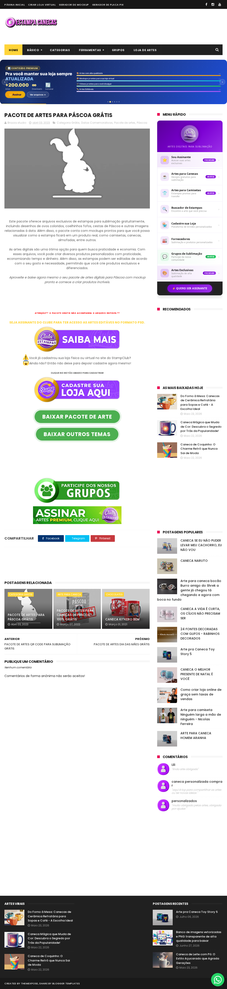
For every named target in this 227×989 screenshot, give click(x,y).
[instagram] (213, 4)
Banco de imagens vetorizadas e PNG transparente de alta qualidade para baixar (198, 936)
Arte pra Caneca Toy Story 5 (197, 912)
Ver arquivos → (38, 94)
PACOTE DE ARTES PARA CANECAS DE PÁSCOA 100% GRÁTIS (75, 615)
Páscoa (142, 123)
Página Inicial (14, 4)
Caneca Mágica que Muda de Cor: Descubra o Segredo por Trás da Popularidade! (200, 426)
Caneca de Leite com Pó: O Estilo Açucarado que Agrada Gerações (197, 958)
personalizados (184, 801)
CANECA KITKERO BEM (122, 619)
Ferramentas (90, 50)
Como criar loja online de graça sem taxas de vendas (200, 694)
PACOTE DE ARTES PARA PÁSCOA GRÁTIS (26, 617)
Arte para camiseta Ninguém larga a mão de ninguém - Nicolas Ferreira (200, 717)
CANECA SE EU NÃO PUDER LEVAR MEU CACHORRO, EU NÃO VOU (201, 545)
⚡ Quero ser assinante (189, 288)
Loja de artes (145, 50)
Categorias (60, 50)
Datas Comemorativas (97, 123)
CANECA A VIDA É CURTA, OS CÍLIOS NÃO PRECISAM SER (200, 613)
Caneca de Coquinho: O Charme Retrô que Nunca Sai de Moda (198, 448)
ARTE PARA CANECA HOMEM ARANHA (195, 735)
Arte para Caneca (69, 594)
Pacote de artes (124, 123)
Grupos (118, 50)
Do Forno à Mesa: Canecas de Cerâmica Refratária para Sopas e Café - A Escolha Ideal (199, 402)
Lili (173, 765)
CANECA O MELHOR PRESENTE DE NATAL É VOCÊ (196, 674)
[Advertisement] (142, 27)
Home (13, 50)
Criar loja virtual (42, 4)
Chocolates (114, 594)
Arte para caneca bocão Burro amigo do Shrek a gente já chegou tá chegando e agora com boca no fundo (189, 590)
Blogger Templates (66, 983)
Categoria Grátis (68, 123)
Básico (33, 50)
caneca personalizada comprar (197, 783)
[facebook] (206, 4)
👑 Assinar (15, 94)
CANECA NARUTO (194, 560)
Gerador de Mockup (74, 4)
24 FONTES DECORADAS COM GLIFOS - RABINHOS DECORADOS (199, 634)
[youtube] (220, 4)
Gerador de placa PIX (108, 4)
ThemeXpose (29, 983)
